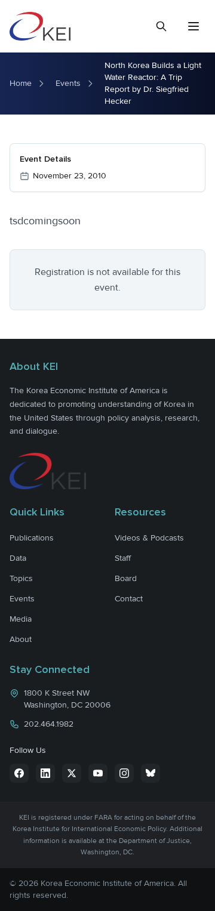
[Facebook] (19, 773)
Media (21, 619)
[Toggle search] (161, 26)
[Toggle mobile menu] (193, 26)
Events (68, 83)
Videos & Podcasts (149, 538)
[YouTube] (98, 773)
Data (18, 558)
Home (21, 83)
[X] (71, 773)
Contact (129, 599)
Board (126, 578)
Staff (123, 558)
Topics (21, 578)
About (21, 639)
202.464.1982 (48, 724)
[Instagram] (124, 773)
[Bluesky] (150, 773)
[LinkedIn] (45, 773)
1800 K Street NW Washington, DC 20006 (67, 699)
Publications (32, 538)
